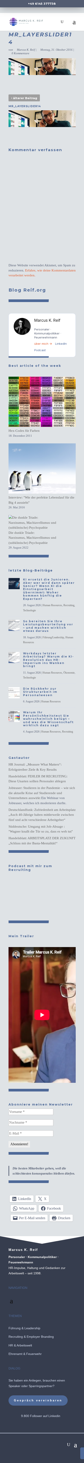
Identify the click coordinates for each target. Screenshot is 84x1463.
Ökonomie (69, 672)
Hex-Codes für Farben (24, 430)
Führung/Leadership (53, 637)
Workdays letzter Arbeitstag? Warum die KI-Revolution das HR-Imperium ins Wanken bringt (48, 660)
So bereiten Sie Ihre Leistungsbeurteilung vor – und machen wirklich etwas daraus (48, 626)
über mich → (43, 343)
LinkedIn (61, 343)
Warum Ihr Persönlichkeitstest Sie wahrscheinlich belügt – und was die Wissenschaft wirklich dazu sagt (48, 719)
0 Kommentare (20, 53)
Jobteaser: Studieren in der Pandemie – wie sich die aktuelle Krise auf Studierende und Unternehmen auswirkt (42, 793)
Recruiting (68, 605)
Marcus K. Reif (26, 49)
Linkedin (54, 1416)
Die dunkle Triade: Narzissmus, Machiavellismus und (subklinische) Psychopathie (32, 538)
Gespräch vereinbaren (38, 1400)
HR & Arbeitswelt (20, 1345)
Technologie (29, 610)
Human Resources (52, 605)
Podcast (40, 350)
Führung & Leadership (24, 1328)
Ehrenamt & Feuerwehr (25, 1354)
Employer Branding (40, 1336)
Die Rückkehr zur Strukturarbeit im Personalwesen (40, 692)
